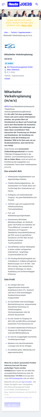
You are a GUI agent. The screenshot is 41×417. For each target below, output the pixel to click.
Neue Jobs (26, 25)
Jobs (6, 32)
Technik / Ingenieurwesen (21, 32)
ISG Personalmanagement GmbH (20, 67)
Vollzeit (7, 79)
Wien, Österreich (13, 70)
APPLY (7, 106)
